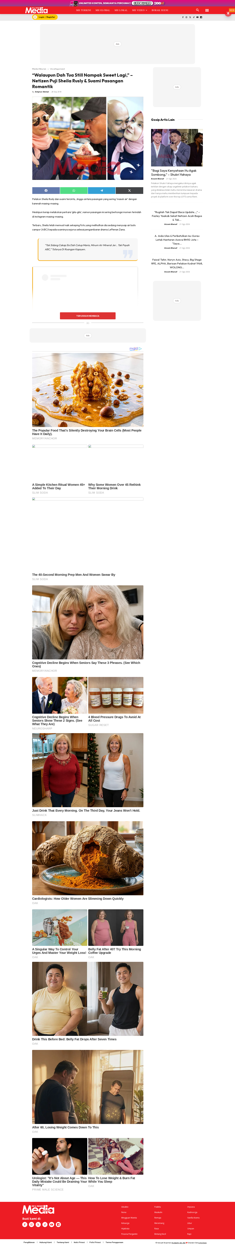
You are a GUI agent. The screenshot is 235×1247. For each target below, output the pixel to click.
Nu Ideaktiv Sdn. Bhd (178, 1243)
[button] (197, 10)
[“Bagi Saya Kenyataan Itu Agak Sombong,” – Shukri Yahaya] (177, 147)
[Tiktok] (194, 17)
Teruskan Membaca (87, 316)
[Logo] (36, 10)
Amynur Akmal (42, 91)
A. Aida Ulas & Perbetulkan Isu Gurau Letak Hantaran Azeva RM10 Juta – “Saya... (177, 239)
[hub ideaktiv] (207, 8)
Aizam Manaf (157, 178)
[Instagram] (186, 17)
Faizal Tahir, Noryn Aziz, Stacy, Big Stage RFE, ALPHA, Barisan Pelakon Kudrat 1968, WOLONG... (177, 263)
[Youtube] (197, 17)
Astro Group (202, 1243)
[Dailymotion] (201, 17)
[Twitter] (190, 17)
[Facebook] (183, 17)
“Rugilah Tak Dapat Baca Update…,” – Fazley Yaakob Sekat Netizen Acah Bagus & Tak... (177, 215)
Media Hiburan (39, 69)
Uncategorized (57, 69)
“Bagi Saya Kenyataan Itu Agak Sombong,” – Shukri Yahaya (173, 172)
